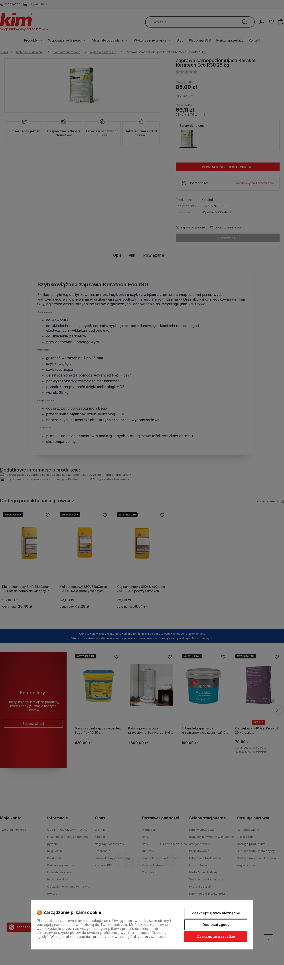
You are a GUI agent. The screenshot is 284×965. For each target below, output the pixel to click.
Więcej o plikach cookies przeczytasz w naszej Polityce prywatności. (108, 936)
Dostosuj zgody (215, 924)
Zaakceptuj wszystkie (216, 936)
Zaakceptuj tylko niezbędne (216, 913)
